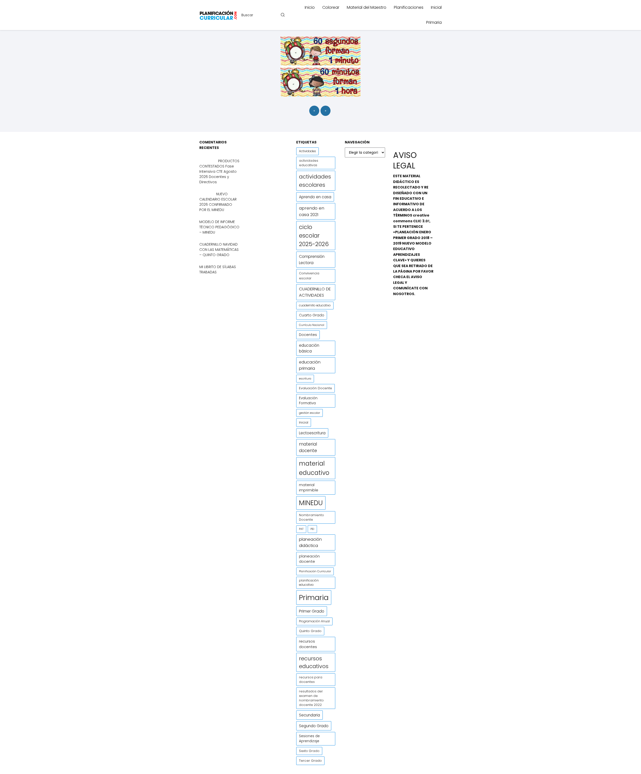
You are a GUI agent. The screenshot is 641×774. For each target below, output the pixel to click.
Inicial (436, 7)
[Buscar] (282, 15)
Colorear (330, 7)
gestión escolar (309, 413)
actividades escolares (315, 181)
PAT (301, 529)
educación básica (309, 348)
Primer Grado (311, 611)
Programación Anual (314, 621)
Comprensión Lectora (312, 260)
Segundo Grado (314, 725)
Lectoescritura (312, 433)
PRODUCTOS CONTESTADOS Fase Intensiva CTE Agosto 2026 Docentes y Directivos (219, 171)
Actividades (307, 151)
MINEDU (311, 502)
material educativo (314, 468)
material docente (308, 447)
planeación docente (309, 559)
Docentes (308, 334)
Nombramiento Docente (311, 517)
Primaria (434, 22)
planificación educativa (309, 582)
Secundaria (309, 715)
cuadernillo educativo (315, 305)
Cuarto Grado (311, 315)
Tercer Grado (310, 760)
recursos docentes (308, 644)
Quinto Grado (310, 631)
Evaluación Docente (315, 388)
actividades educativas (308, 162)
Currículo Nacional (311, 325)
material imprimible (308, 487)
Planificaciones (408, 7)
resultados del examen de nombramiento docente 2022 (311, 698)
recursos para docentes (310, 679)
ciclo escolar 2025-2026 (314, 235)
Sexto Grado (309, 751)
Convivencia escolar (309, 276)
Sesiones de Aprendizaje (309, 738)
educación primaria (309, 365)
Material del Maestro (366, 7)
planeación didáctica (310, 542)
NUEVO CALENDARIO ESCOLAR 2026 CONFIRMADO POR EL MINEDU (218, 201)
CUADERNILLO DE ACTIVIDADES (315, 292)
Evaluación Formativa (308, 401)
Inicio (310, 7)
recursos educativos (314, 662)
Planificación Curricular (315, 571)
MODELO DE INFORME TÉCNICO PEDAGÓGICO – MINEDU (219, 227)
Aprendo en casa (315, 197)
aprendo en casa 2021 (311, 211)
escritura (305, 378)
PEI (312, 529)
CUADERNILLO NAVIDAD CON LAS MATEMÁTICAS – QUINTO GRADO (219, 249)
